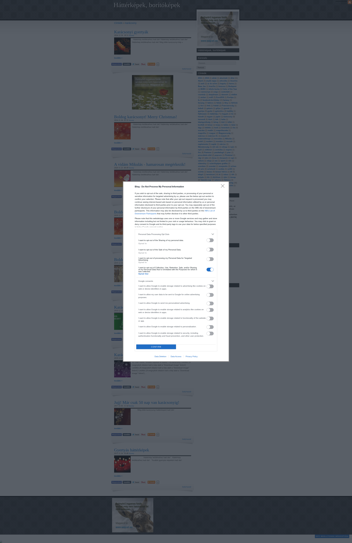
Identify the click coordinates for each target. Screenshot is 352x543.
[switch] (210, 240)
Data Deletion (160, 356)
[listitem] (176, 234)
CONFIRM (156, 347)
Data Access (176, 356)
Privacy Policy (192, 356)
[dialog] (176, 271)
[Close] (223, 186)
